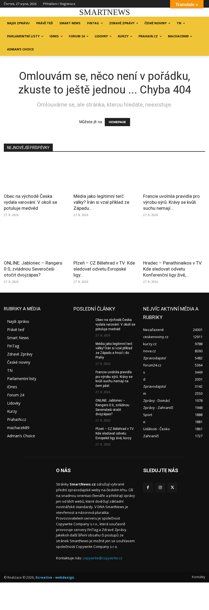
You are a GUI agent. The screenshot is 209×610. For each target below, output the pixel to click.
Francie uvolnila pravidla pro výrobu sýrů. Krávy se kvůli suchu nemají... (171, 202)
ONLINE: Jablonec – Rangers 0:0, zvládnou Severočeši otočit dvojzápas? (33, 269)
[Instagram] (160, 487)
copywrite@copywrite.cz (102, 558)
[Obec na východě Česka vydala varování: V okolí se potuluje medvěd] (35, 174)
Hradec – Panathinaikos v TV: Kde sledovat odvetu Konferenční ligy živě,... (173, 269)
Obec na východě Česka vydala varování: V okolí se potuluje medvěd (30, 202)
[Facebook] (148, 487)
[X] (172, 487)
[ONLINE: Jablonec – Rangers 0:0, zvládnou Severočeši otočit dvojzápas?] (35, 241)
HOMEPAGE (117, 122)
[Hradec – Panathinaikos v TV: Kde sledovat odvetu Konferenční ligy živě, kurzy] (174, 241)
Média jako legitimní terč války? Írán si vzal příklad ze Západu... (101, 202)
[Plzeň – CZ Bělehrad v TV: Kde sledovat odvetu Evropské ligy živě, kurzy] (104, 241)
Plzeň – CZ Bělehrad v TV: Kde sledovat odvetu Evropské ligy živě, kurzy (115, 433)
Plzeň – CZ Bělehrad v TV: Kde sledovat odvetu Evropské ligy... (104, 269)
